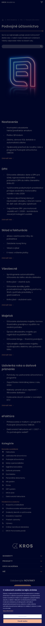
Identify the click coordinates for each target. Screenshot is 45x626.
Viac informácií (8, 611)
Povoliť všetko (22, 621)
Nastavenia (23, 616)
